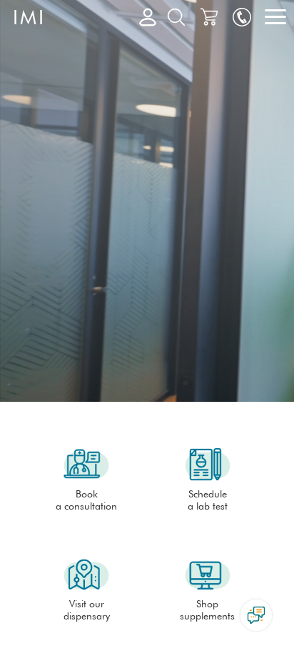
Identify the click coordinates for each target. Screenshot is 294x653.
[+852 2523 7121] (242, 18)
